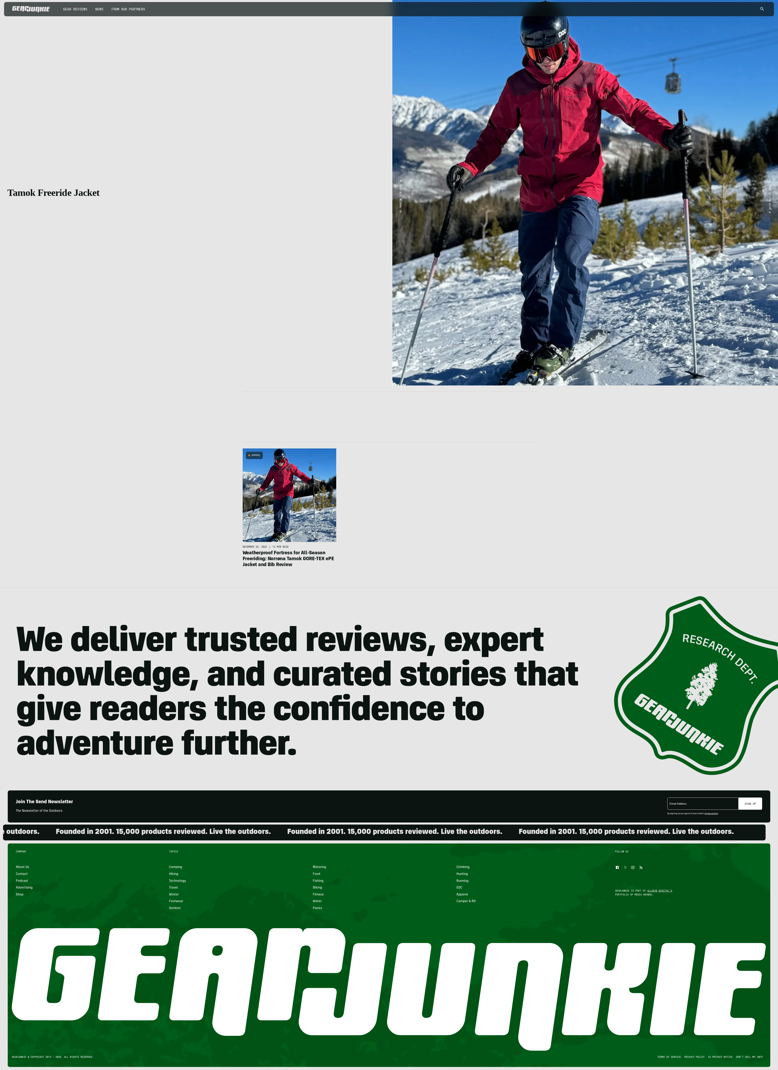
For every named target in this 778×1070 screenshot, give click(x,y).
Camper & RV (466, 901)
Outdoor (175, 908)
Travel (173, 887)
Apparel (256, 455)
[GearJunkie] (31, 9)
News (99, 9)
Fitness (318, 894)
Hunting (462, 874)
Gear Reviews (75, 9)
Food (316, 874)
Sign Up (750, 803)
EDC (459, 887)
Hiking (173, 874)
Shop (19, 894)
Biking (317, 887)
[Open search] (762, 9)
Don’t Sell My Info (749, 1056)
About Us (22, 867)
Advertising (24, 887)
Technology (177, 881)
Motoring (319, 867)
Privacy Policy (694, 1056)
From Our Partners (128, 9)
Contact (22, 874)
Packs (317, 908)
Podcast (22, 881)
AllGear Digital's (659, 890)
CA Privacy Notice (720, 1056)
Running (462, 881)
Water (317, 901)
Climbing (462, 867)
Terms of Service (669, 1056)
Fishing (318, 881)
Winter (174, 894)
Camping (175, 867)
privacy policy (711, 814)
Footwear (176, 901)
